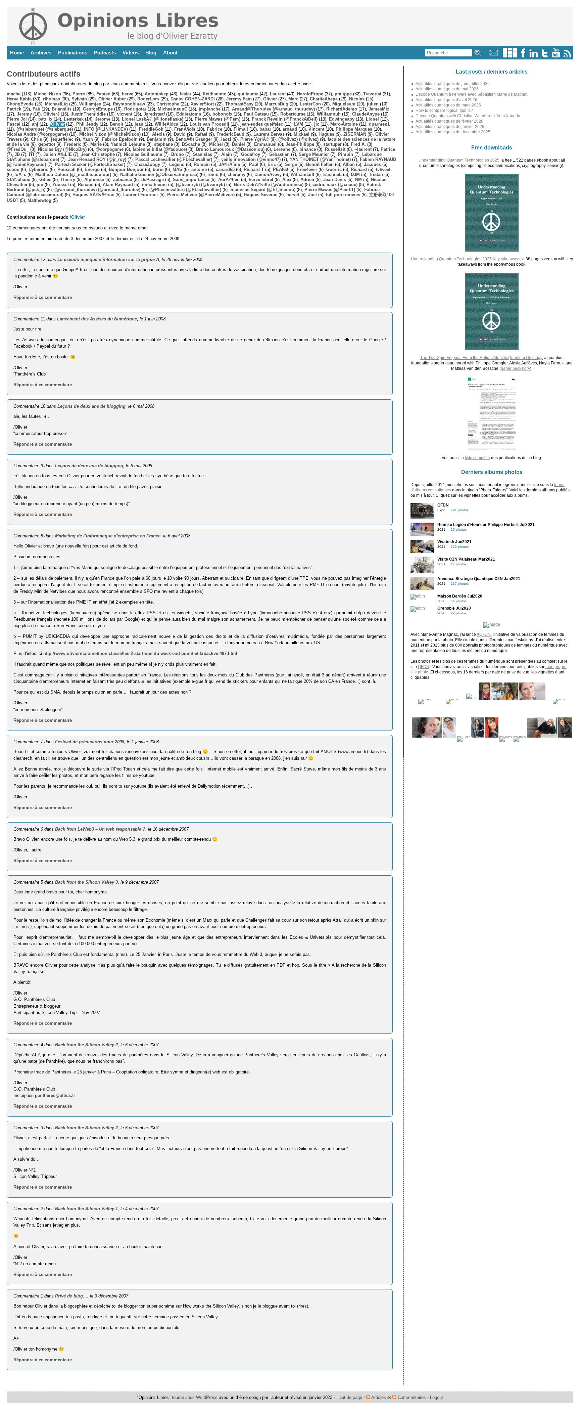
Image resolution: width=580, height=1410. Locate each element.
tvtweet (383, 169)
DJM (355, 174)
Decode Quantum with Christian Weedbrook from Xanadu (468, 116)
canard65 (225, 169)
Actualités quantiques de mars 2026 (448, 105)
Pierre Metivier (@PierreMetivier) (201, 194)
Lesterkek (74, 119)
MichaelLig (56, 103)
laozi (226, 139)
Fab (36, 109)
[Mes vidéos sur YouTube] (556, 55)
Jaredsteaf (154, 114)
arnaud (290, 129)
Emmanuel (265, 144)
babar (265, 129)
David (180, 134)
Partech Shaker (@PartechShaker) (90, 164)
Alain (226, 154)
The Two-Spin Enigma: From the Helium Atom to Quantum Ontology (481, 358)
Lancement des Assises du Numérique (97, 318)
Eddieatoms (188, 114)
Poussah (66, 169)
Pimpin (345, 154)
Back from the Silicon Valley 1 (86, 1208)
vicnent (124, 114)
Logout (436, 1397)
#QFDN (484, 634)
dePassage (152, 179)
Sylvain (79, 98)
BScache (191, 144)
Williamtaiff (302, 174)
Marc (293, 98)
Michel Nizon (47, 93)
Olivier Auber (112, 98)
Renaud (86, 184)
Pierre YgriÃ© (254, 139)
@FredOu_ (18, 149)
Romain (202, 164)
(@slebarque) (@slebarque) (44, 129)
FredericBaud (230, 134)
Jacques (372, 164)
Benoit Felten (320, 164)
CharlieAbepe (324, 98)
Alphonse (94, 179)
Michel (216, 144)
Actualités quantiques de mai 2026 (447, 89)
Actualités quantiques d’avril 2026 (446, 100)
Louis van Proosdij (209, 124)
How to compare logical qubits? (444, 110)
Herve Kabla (19, 98)
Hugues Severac (260, 194)
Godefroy (250, 154)
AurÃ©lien (229, 179)
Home (17, 52)
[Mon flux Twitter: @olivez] (544, 55)
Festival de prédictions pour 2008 (89, 741)
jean (139, 124)
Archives (41, 52)
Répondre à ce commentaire (42, 297)
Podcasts (105, 52)
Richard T (254, 169)
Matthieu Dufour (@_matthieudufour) (73, 174)
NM (358, 179)
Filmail (241, 129)
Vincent (316, 129)
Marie (96, 144)
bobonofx (222, 114)
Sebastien (279, 154)
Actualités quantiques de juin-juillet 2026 (453, 84)
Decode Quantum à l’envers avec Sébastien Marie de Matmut (471, 94)
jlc (316, 124)
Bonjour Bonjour (126, 169)
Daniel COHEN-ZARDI (193, 98)
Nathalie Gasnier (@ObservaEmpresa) (159, 174)
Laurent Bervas (269, 134)
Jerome (102, 119)
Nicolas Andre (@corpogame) (37, 134)
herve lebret (261, 179)
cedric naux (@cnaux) (334, 184)
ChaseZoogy (147, 164)
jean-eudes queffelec (261, 124)
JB (17, 154)
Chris (36, 139)
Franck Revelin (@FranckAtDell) (285, 119)
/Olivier (57, 124)
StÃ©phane (18, 179)
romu (213, 174)
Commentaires (411, 1397)
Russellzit (335, 149)
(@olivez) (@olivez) (298, 139)
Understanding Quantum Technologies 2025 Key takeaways (465, 259)
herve (127, 93)
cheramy (236, 174)
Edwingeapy (341, 119)
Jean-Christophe (98, 154)
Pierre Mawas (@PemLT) (329, 189)
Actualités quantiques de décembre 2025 (453, 132)
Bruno (177, 154)
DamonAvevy (268, 174)
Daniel (238, 144)
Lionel (372, 119)
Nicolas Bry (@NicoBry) (62, 149)
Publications (72, 52)
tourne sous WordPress (195, 1397)
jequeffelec (62, 139)
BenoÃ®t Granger (194, 139)
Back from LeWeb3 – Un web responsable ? (100, 829)
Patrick (14, 109)
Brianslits (61, 109)
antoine (199, 169)
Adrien (307, 179)
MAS (177, 169)
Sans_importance (191, 179)
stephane (163, 144)
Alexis (158, 134)
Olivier (270, 98)
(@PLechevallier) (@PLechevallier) (185, 189)
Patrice (388, 149)
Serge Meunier (314, 154)
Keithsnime (214, 93)
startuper (332, 144)
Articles (378, 1397)
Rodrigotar (135, 109)
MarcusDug (276, 103)
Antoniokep (156, 93)
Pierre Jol (17, 119)
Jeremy (24, 114)
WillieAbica (166, 124)
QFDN (423, 667)
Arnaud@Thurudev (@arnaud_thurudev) (273, 109)
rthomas (51, 98)
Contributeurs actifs (44, 74)
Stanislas (202, 154)
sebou (13, 169)
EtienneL (332, 174)
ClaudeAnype (366, 114)
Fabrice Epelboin (120, 139)
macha (13, 93)
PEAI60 (280, 169)
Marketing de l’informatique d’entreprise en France (107, 535)
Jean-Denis (334, 179)
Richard (359, 169)
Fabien (103, 93)
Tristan (376, 174)
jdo (40, 184)
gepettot (46, 144)
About (170, 52)
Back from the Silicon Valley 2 (86, 1044)
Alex (286, 179)
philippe (343, 93)
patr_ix (45, 119)
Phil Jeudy (87, 124)
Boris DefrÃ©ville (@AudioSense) (268, 184)
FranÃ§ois (184, 129)
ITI (31, 154)
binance (307, 149)
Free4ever (307, 169)
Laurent (278, 93)
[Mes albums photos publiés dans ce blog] (510, 55)
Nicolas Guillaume (143, 154)
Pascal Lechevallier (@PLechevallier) (173, 159)
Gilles (45, 179)
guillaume (248, 93)
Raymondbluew (129, 103)
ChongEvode (20, 103)
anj (35, 124)
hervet (292, 194)
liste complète (477, 458)
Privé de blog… (71, 1295)
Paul (253, 164)
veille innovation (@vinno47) (251, 159)
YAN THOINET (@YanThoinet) (320, 159)
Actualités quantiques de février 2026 (449, 121)
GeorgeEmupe (98, 109)
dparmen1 (379, 124)
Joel (312, 194)
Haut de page (349, 1397)
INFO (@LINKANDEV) (106, 129)
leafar (185, 93)
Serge (291, 164)
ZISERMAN (354, 134)
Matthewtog (39, 200)
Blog (150, 52)
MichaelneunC (172, 109)
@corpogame (110, 149)
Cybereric (38, 169)
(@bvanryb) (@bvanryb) (200, 184)
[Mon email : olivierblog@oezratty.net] (493, 55)
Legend (177, 164)
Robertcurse (292, 114)
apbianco (122, 179)
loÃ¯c (20, 174)
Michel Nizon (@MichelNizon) (110, 134)
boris (158, 169)
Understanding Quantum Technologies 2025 (459, 160)
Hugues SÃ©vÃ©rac (93, 194)
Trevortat (372, 93)
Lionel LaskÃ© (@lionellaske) (152, 119)
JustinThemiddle (88, 114)
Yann (88, 139)
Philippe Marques (354, 129)
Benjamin (156, 139)
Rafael (201, 134)
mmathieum (154, 184)
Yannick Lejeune (128, 144)
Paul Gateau (256, 114)
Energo (92, 169)
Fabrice (214, 129)
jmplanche (210, 109)
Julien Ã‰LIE (57, 154)
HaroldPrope (310, 93)
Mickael (301, 134)
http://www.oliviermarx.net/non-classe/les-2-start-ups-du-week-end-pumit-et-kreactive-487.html (140, 653)
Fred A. (358, 144)
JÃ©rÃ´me (229, 164)
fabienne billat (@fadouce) (160, 149)
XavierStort (202, 103)
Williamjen (90, 103)
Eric (272, 164)
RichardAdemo (341, 109)
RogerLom (148, 98)
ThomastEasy (239, 103)
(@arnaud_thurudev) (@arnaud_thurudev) (97, 189)
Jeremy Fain (239, 98)
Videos (131, 52)
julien (373, 103)
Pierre (78, 93)
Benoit (116, 124)
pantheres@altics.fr (55, 1095)
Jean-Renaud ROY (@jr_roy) (97, 159)
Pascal (13, 124)
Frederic (72, 144)
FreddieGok (151, 129)
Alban (349, 164)
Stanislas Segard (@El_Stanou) (262, 189)
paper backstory (515, 368)
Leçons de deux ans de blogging (91, 406)
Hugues (326, 134)
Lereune (282, 149)
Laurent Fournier (140, 194)
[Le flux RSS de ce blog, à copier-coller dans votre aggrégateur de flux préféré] (568, 55)
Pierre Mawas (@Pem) (217, 119)
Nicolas (357, 98)
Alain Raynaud (118, 184)
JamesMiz (379, 109)
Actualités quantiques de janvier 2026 (450, 127)
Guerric (334, 169)
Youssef (60, 184)
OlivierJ (51, 114)
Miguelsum (343, 103)
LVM (298, 124)
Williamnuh (329, 114)
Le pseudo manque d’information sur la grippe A (108, 259)
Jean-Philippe (300, 144)
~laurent (363, 149)
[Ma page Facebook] (523, 55)
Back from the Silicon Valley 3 (86, 882)
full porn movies (343, 194)
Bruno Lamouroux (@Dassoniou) (230, 149)
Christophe (167, 103)
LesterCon (310, 103)
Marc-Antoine (344, 124)
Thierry (67, 179)
